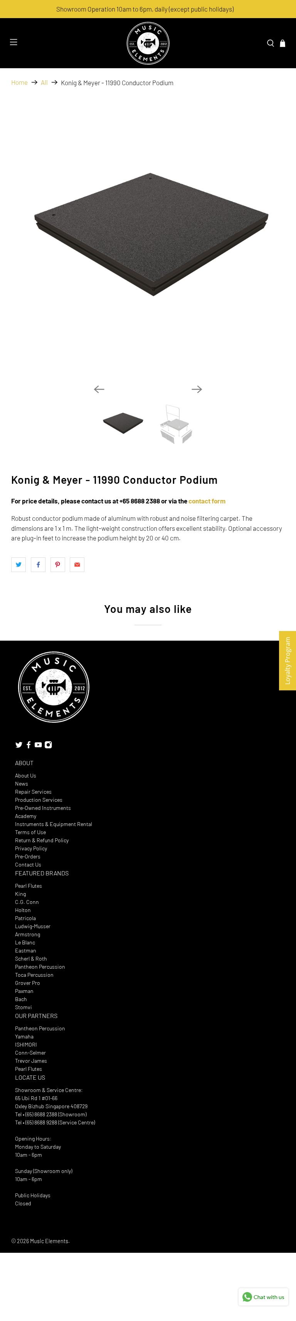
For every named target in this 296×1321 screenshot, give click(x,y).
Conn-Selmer (30, 1052)
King (20, 893)
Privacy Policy (31, 848)
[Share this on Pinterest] (57, 564)
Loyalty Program (287, 661)
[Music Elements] (148, 43)
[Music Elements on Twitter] (19, 746)
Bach (21, 999)
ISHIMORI (26, 1044)
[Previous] (99, 389)
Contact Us (28, 864)
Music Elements (49, 1241)
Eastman (25, 950)
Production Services (38, 799)
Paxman (24, 991)
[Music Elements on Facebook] (28, 746)
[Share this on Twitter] (18, 564)
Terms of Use (30, 832)
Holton (23, 910)
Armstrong (27, 934)
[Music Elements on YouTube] (38, 746)
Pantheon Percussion (40, 966)
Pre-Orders (27, 856)
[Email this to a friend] (77, 564)
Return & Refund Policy (42, 840)
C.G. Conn (27, 902)
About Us (25, 775)
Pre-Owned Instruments (43, 807)
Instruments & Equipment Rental (53, 824)
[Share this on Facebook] (38, 564)
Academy (25, 816)
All (44, 82)
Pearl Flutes (28, 885)
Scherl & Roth (31, 958)
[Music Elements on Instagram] (48, 746)
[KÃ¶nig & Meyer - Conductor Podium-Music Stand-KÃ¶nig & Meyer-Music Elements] (148, 241)
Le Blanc (25, 942)
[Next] (197, 389)
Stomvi (23, 1007)
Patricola (25, 918)
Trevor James (31, 1060)
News (21, 783)
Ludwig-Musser (32, 926)
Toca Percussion (34, 974)
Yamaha (24, 1036)
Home (19, 82)
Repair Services (33, 791)
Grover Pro (27, 982)
